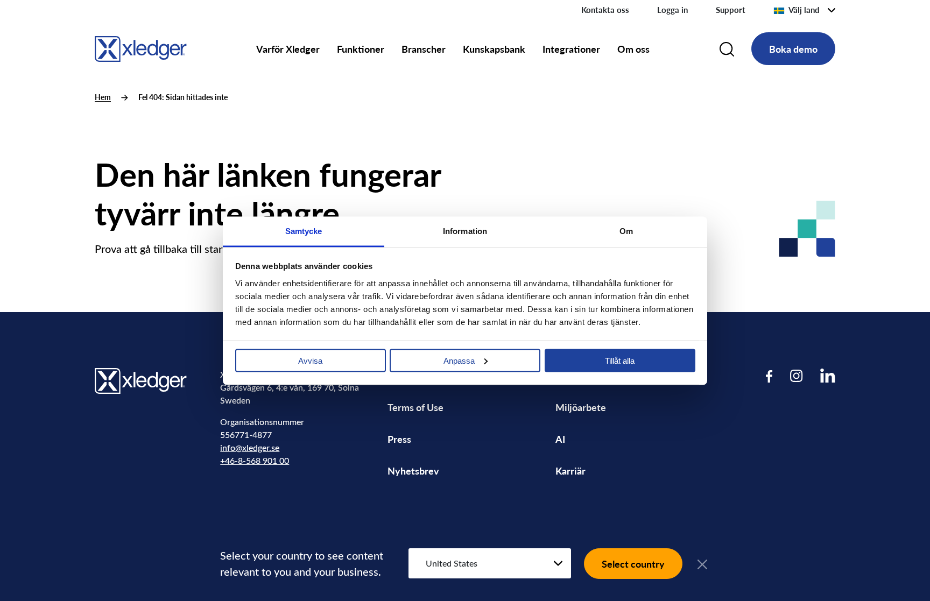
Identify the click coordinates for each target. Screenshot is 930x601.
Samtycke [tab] (303, 230)
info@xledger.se (249, 447)
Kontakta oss (605, 9)
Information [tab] (465, 230)
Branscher (423, 48)
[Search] (727, 49)
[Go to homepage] (141, 47)
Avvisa (310, 360)
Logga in (672, 9)
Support (730, 9)
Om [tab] (626, 230)
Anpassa (459, 360)
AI (560, 439)
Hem (103, 97)
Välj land (804, 9)
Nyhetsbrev (413, 470)
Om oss (633, 48)
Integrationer (571, 48)
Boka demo (793, 48)
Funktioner (360, 48)
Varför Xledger (288, 48)
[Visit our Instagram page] (796, 376)
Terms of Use (415, 407)
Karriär (570, 470)
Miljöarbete (580, 407)
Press (399, 439)
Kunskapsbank (494, 48)
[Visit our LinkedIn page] (827, 376)
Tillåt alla (620, 360)
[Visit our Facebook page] (769, 376)
